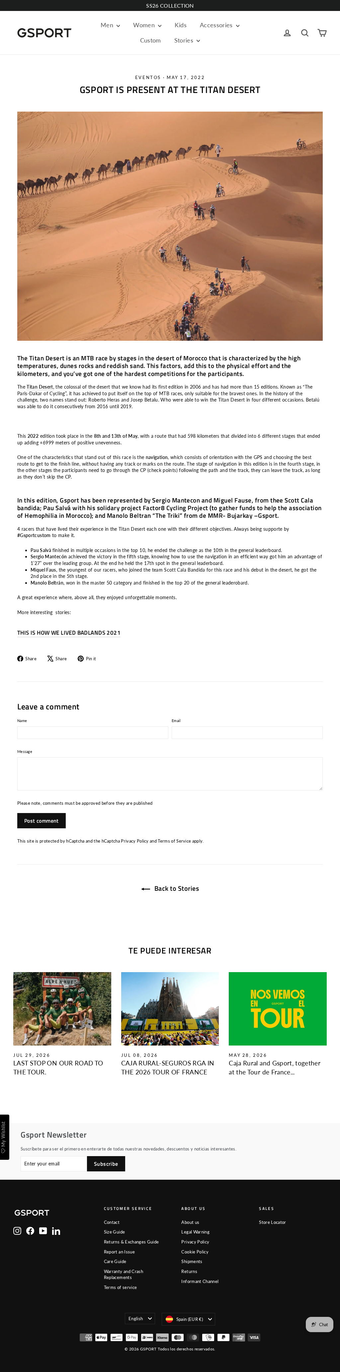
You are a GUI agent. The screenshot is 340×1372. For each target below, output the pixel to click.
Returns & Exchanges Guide (131, 1241)
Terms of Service (174, 841)
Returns (189, 1271)
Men (108, 25)
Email (176, 720)
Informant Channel (199, 1281)
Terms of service (120, 1287)
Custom (150, 40)
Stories (184, 40)
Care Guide (115, 1261)
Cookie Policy (195, 1251)
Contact (112, 1222)
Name (22, 720)
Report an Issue (119, 1251)
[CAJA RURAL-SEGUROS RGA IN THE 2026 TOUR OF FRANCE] (170, 1009)
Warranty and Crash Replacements (123, 1274)
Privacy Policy (134, 841)
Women (144, 25)
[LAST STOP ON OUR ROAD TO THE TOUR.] (62, 1009)
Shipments (191, 1261)
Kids (180, 25)
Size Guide (114, 1232)
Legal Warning (195, 1232)
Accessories (217, 25)
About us (190, 1222)
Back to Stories (176, 888)
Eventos (148, 77)
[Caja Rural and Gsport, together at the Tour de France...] (278, 1009)
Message (24, 751)
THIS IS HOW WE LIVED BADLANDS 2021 (69, 632)
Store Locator (272, 1222)
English (135, 1318)
